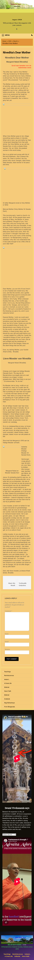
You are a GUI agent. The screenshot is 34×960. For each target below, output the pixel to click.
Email (7, 641)
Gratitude (7, 699)
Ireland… (7, 679)
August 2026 (17, 19)
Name (7, 634)
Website (7, 649)
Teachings (7, 671)
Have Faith (7, 691)
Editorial (6, 687)
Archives (5, 832)
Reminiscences (9, 675)
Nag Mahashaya (9, 703)
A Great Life (8, 683)
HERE (24, 944)
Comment (8, 611)
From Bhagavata (9, 706)
